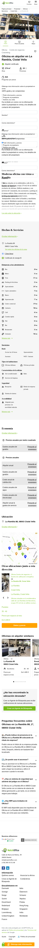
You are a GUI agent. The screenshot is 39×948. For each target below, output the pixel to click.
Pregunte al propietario (11, 97)
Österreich (23, 892)
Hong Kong (24, 905)
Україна (23, 899)
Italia (21, 888)
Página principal (6, 9)
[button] (3, 597)
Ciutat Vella (14, 11)
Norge (4, 895)
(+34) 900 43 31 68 (8, 862)
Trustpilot (5, 131)
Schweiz (23, 895)
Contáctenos (25, 879)
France (4, 919)
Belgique (5, 909)
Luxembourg (6, 912)
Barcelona (5, 11)
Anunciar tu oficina (27, 875)
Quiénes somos (8, 875)
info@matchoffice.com (9, 860)
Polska (22, 902)
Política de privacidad (16, 930)
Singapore (24, 909)
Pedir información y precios (12, 95)
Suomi (4, 899)
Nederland (6, 905)
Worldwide (24, 916)
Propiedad (17, 9)
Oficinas (25, 9)
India (21, 912)
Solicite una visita (9, 100)
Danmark (5, 888)
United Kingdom (8, 916)
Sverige (5, 892)
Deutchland (6, 902)
